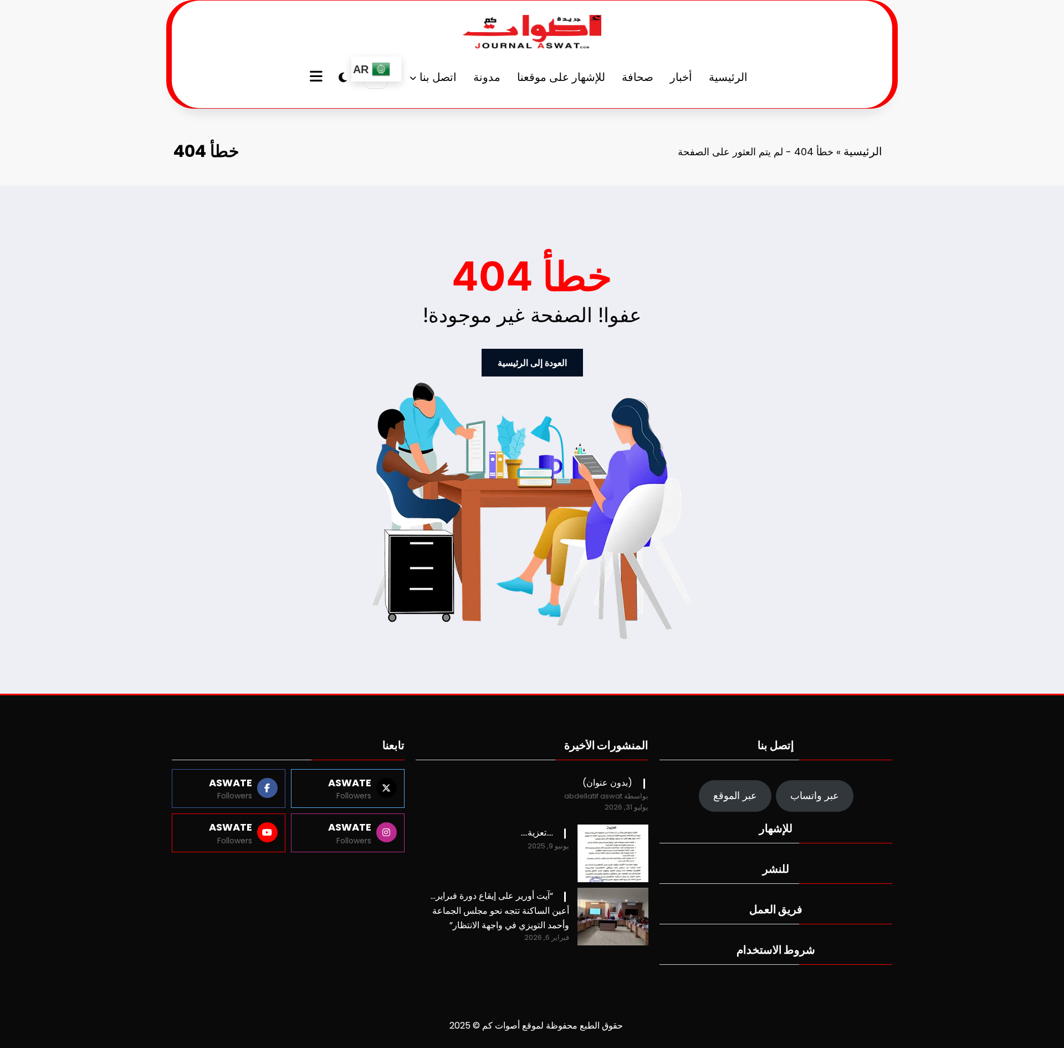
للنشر (776, 869)
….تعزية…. (537, 832)
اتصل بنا (438, 77)
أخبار (681, 77)
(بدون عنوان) (607, 782)
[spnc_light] (343, 77)
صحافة (637, 77)
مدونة (486, 77)
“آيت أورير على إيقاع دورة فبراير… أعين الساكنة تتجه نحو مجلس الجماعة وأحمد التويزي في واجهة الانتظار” (500, 910)
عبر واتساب (814, 795)
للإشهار (775, 828)
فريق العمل (775, 909)
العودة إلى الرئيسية (532, 362)
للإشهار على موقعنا (561, 77)
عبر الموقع (735, 795)
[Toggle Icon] (318, 77)
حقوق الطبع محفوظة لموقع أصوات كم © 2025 (536, 1025)
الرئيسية (728, 77)
